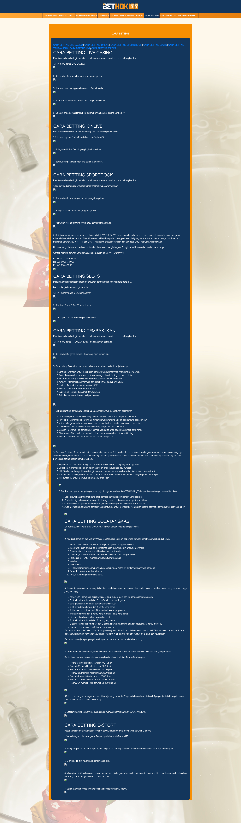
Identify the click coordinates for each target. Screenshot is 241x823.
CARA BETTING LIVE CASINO (68, 45)
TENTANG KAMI (50, 15)
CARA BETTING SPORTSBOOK (126, 45)
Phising (114, 15)
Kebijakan (103, 15)
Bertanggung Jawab (86, 15)
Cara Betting (152, 15)
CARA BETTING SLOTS (155, 45)
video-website (167, 15)
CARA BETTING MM (80, 48)
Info (71, 15)
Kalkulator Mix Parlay (131, 15)
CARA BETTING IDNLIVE (96, 45)
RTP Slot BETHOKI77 (187, 15)
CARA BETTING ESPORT (103, 48)
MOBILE (62, 15)
